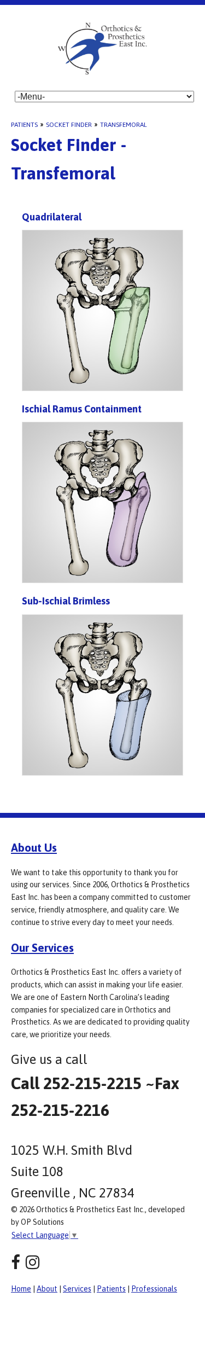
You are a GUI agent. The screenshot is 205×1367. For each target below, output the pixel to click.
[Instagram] (32, 1262)
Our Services (42, 947)
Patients (24, 125)
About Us (34, 847)
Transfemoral (123, 125)
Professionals (154, 1288)
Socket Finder (69, 125)
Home (21, 1288)
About (47, 1288)
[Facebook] (15, 1262)
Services (77, 1288)
